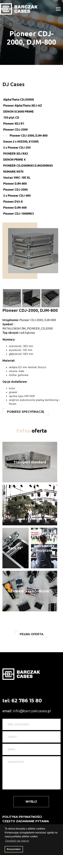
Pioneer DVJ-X (13, 201)
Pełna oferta (31, 634)
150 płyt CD (11, 117)
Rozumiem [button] (14, 849)
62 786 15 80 (26, 701)
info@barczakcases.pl (32, 711)
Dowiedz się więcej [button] (17, 840)
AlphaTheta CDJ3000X (18, 99)
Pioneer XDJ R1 (13, 123)
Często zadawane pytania (25, 821)
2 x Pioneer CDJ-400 (17, 195)
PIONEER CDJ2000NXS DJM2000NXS (28, 165)
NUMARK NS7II (13, 171)
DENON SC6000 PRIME (18, 111)
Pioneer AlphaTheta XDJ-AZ (22, 105)
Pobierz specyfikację (25, 412)
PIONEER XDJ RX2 (15, 153)
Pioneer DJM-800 (15, 183)
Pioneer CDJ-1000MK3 (18, 213)
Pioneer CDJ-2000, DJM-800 (28, 135)
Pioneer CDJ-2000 (15, 129)
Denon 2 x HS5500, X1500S (21, 141)
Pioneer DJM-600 (15, 207)
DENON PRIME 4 (14, 159)
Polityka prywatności (22, 817)
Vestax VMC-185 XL (16, 177)
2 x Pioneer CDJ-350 (17, 147)
